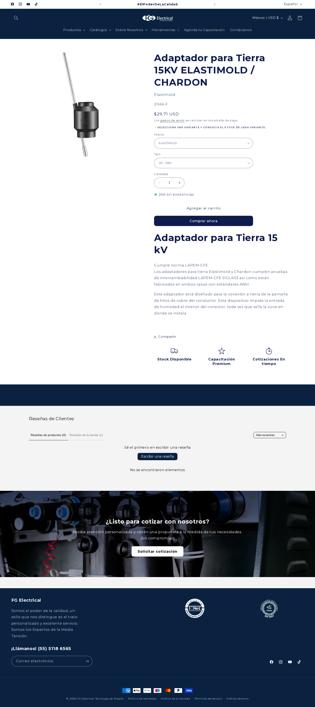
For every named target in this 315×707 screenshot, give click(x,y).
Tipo (157, 154)
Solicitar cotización (157, 551)
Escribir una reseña (157, 456)
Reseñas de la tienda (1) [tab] (86, 435)
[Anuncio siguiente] (214, 4)
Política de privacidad (175, 698)
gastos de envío (172, 120)
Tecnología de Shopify (109, 698)
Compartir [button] (167, 337)
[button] (16, 18)
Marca (159, 134)
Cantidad (161, 174)
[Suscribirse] (87, 661)
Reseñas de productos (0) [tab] (48, 435)
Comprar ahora (204, 221)
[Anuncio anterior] (100, 4)
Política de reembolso (142, 698)
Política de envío (237, 698)
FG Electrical (85, 698)
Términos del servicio (208, 698)
